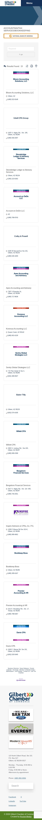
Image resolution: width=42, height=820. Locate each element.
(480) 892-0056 (20, 778)
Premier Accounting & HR (16, 605)
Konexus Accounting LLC (16, 329)
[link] (21, 715)
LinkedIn (12, 801)
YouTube (23, 801)
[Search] (31, 786)
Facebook (12, 797)
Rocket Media (26, 817)
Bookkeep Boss (12, 567)
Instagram (12, 805)
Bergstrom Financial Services (18, 485)
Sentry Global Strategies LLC (18, 367)
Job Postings (18, 671)
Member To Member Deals (27, 670)
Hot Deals (15, 670)
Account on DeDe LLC (15, 211)
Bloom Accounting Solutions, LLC (20, 93)
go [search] (22, 54)
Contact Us (26, 671)
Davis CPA (10, 646)
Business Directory (13, 668)
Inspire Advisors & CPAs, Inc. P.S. (20, 526)
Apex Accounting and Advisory (18, 288)
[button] (5, 66)
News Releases (24, 668)
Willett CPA (11, 445)
